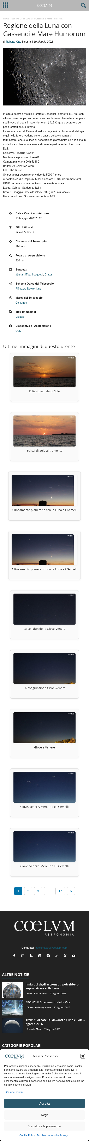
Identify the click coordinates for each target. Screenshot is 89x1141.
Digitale (20, 316)
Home (6, 18)
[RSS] (32, 956)
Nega (44, 1115)
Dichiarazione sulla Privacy (52, 1135)
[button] (83, 1056)
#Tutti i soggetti (33, 274)
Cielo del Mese (34, 1028)
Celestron (21, 302)
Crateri (49, 274)
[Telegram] (49, 956)
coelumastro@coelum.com (51, 947)
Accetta (44, 1103)
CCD (18, 330)
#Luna (19, 274)
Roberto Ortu (13, 41)
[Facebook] (15, 956)
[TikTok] (57, 956)
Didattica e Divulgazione (39, 1007)
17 (60, 891)
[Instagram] (23, 956)
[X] (66, 956)
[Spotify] (40, 956)
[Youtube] (74, 956)
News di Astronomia (37, 993)
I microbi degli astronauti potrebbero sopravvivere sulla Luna (52, 986)
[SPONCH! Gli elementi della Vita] (12, 1008)
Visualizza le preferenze (44, 1126)
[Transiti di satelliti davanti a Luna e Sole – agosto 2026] (12, 1025)
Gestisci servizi (14, 1092)
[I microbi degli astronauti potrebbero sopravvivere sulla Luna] (12, 990)
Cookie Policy (27, 1135)
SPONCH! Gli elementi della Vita (48, 1002)
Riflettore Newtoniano (28, 288)
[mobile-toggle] (5, 5)
